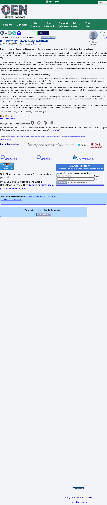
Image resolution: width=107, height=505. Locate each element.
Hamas (37, 136)
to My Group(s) (6, 139)
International (50, 136)
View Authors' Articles (85, 159)
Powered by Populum (78, 502)
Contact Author (11, 159)
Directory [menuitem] (22, 24)
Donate (32, 184)
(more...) (83, 136)
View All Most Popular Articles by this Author (43, 196)
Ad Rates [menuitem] (74, 25)
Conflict (22, 136)
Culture (27, 136)
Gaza (32, 136)
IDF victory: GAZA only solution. (24, 41)
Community (15, 136)
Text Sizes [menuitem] (87, 25)
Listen (43, 33)
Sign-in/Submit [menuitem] (49, 25)
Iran (56, 136)
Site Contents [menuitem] (35, 25)
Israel (61, 136)
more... (56, 130)
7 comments (37, 44)
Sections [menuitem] (7, 24)
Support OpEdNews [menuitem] (63, 25)
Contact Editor (46, 159)
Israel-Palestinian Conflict (71, 136)
